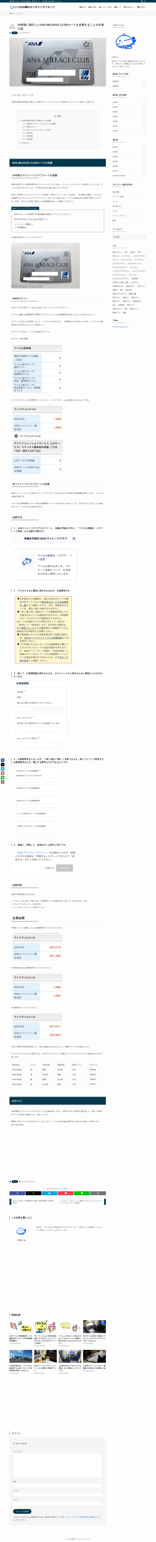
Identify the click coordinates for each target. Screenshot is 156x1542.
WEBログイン (31, 127)
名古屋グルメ (117, 206)
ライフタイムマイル (28, 1181)
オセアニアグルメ (139, 256)
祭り (114, 305)
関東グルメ (133, 309)
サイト (15, 1499)
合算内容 (29, 136)
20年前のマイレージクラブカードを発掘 (40, 124)
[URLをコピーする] (98, 1193)
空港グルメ (131, 305)
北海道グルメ (130, 286)
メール (15, 1490)
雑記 (114, 220)
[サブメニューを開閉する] (144, 81)
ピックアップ (139, 260)
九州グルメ (135, 282)
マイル (14, 33)
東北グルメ (116, 297)
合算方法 (29, 133)
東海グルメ (135, 297)
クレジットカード (119, 216)
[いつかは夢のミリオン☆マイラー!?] (32, 7)
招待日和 (129, 290)
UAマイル (116, 256)
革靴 (124, 312)
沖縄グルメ (126, 301)
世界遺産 (135, 278)
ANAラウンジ (117, 252)
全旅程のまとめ (118, 286)
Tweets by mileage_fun (120, 327)
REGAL (132, 252)
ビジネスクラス (126, 260)
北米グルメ (141, 286)
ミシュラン (134, 267)
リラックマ (132, 275)
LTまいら (21, 1240)
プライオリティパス (134, 263)
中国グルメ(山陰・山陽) (120, 282)
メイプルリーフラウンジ (121, 271)
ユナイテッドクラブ (138, 271)
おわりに (26, 143)
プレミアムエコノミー (120, 267)
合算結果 (29, 139)
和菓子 (115, 290)
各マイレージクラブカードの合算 (38, 130)
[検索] (145, 1)
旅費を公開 (132, 294)
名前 (14, 1482)
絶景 (125, 309)
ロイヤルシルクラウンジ (121, 278)
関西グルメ (116, 312)
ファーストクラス (119, 263)
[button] (17, 1193)
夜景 (121, 290)
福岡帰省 (121, 305)
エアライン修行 (118, 197)
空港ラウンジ (117, 309)
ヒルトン (116, 260)
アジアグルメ (126, 256)
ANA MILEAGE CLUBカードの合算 (36, 121)
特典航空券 (136, 301)
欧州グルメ (116, 301)
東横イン (126, 297)
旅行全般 (116, 192)
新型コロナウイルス (119, 294)
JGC (125, 252)
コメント (17, 1451)
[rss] (142, 1)
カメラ (115, 201)
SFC (139, 252)
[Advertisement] (57, 1157)
